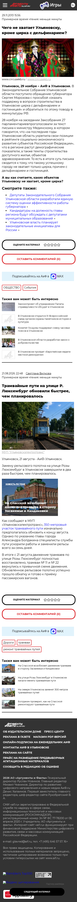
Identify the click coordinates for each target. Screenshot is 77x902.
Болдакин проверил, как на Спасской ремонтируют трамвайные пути (40, 703)
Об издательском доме (22, 731)
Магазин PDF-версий (49, 737)
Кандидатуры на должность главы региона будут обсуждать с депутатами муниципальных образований (36, 214)
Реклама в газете (16, 737)
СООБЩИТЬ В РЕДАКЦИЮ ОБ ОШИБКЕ (31, 766)
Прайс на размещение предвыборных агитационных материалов (33, 759)
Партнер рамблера (55, 884)
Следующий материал (37, 892)
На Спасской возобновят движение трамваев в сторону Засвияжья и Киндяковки (44, 667)
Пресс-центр (54, 731)
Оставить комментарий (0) (38, 259)
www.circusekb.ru (39, 79)
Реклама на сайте (17, 752)
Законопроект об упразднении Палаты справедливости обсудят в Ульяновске (41, 305)
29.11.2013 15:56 (11, 15)
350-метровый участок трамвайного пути (34, 526)
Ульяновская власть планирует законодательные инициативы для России (33, 226)
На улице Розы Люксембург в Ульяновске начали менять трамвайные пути (42, 679)
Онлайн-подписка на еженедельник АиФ (36, 742)
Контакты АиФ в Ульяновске (26, 747)
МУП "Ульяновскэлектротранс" (23, 452)
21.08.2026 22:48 (12, 373)
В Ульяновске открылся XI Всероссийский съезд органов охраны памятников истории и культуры (44, 318)
